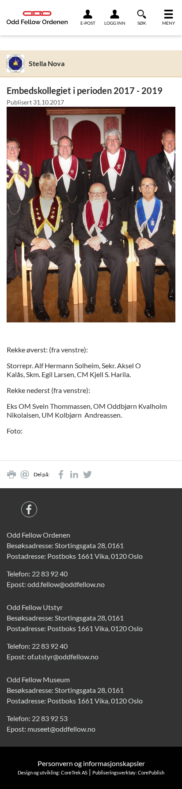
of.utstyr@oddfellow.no (63, 656)
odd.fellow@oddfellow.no (66, 584)
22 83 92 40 (50, 573)
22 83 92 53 (50, 718)
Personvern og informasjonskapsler (91, 763)
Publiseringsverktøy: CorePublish (128, 772)
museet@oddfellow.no (61, 729)
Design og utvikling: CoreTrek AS (52, 772)
